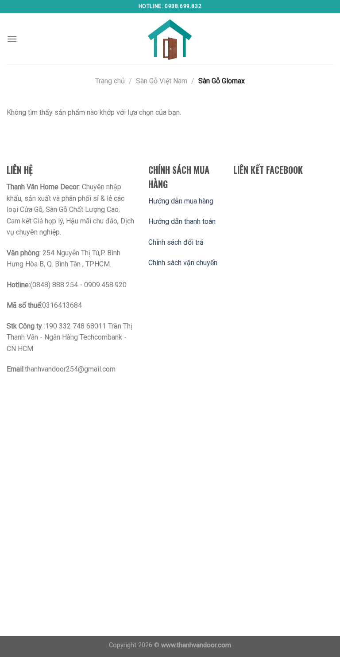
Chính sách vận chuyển (182, 262)
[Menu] (12, 39)
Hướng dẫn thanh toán (182, 221)
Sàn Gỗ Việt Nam (161, 81)
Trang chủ (110, 81)
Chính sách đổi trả (176, 242)
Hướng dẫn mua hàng (180, 201)
